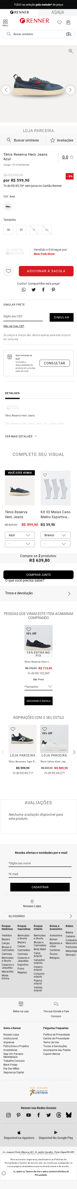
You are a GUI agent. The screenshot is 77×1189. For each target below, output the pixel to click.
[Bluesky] (68, 1116)
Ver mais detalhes (19, 436)
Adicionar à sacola (46, 271)
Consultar (54, 363)
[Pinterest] (18, 1115)
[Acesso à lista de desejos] (59, 24)
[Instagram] (8, 1115)
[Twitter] (48, 1115)
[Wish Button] (8, 271)
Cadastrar (40, 887)
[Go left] (6, 90)
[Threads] (58, 1116)
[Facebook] (38, 1115)
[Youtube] (28, 1115)
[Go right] (70, 90)
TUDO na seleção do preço (38, 4)
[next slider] (2, 752)
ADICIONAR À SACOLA (38, 701)
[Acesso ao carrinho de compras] (68, 24)
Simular (62, 317)
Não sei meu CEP (13, 326)
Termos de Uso (27, 1163)
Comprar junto (38, 574)
